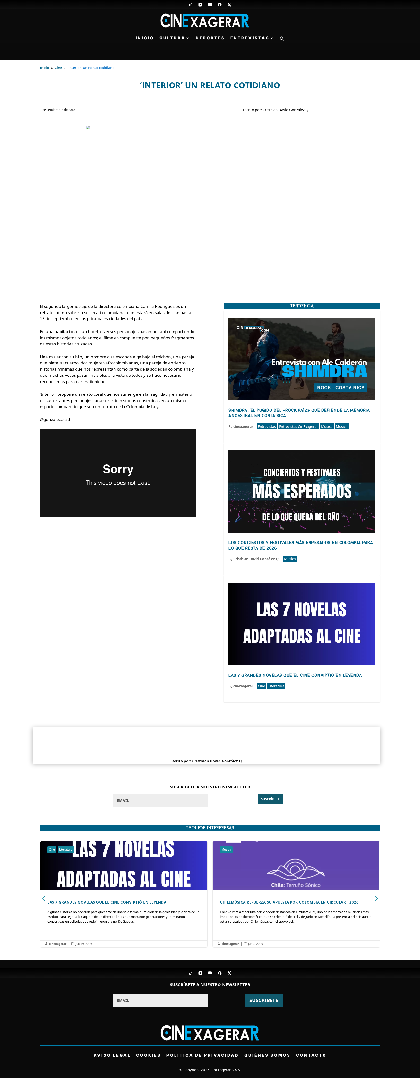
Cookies (148, 1055)
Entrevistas (250, 38)
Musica (342, 426)
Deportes (210, 38)
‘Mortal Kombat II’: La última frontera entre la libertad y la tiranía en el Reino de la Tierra (296, 894)
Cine (261, 686)
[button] (282, 39)
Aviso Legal (112, 1055)
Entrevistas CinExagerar (298, 426)
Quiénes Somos (267, 1055)
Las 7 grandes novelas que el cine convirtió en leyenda (295, 675)
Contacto (311, 1055)
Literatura (276, 686)
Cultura (172, 38)
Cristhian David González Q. (256, 558)
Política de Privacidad (202, 1055)
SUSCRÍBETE (270, 799)
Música (327, 426)
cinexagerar (243, 426)
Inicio (145, 38)
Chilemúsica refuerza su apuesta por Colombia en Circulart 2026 (123, 894)
